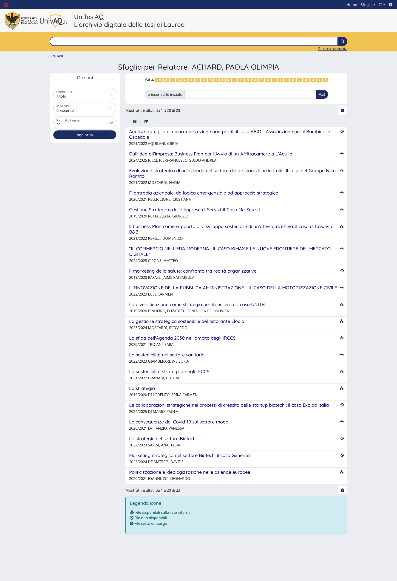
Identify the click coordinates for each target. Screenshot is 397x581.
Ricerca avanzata (332, 48)
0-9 (159, 80)
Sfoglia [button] (367, 4)
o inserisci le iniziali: (165, 94)
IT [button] (380, 4)
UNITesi (56, 56)
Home (351, 4)
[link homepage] (7, 4)
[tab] (135, 121)
